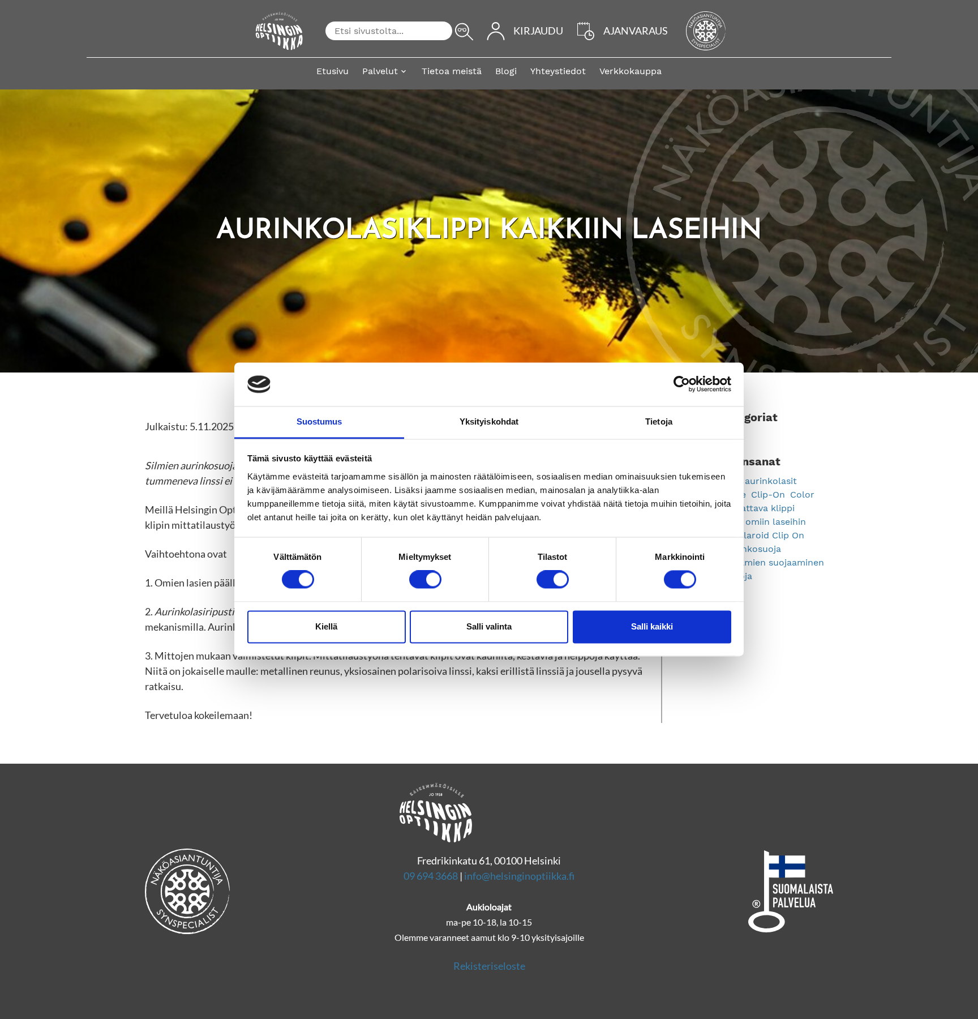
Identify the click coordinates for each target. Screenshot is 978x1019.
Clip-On (769, 494)
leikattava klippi (760, 508)
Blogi (506, 71)
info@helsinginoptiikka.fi (519, 876)
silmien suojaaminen (779, 562)
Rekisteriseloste (489, 966)
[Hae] (464, 32)
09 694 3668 (431, 876)
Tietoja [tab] (658, 421)
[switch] (425, 580)
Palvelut (380, 71)
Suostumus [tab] (319, 421)
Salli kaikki (652, 626)
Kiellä (326, 626)
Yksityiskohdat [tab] (489, 421)
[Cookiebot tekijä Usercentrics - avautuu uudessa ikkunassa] (681, 384)
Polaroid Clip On (768, 535)
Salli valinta (489, 626)
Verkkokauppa (630, 71)
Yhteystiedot (558, 71)
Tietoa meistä (452, 71)
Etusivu (332, 71)
